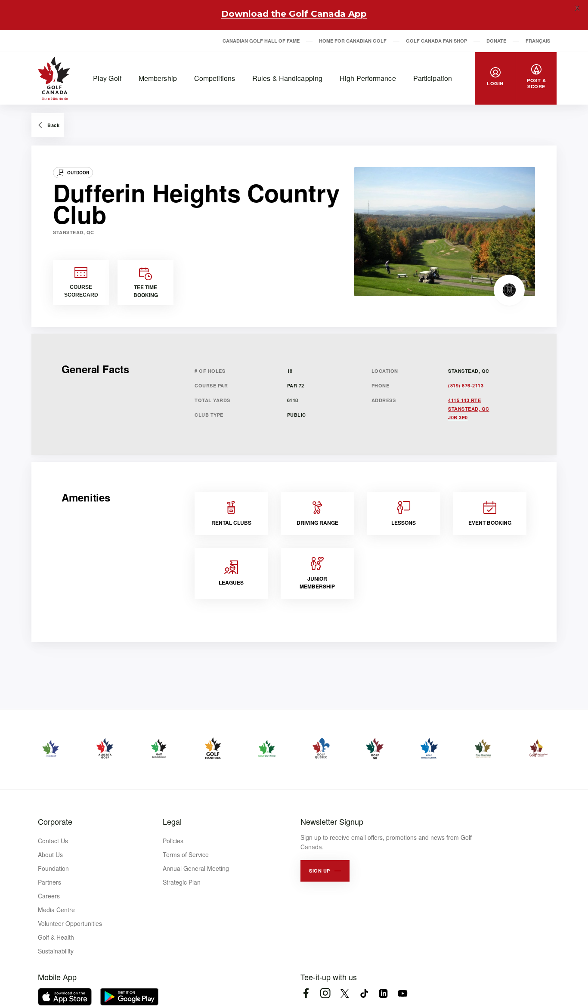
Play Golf (107, 78)
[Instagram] (325, 993)
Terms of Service (186, 854)
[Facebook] (305, 993)
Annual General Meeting (196, 868)
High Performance (368, 78)
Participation (432, 78)
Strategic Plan (182, 882)
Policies (173, 840)
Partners (49, 882)
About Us (50, 854)
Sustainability (56, 951)
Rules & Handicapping (287, 78)
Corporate (55, 821)
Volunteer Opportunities (70, 923)
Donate (496, 40)
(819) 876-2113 (465, 385)
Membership (158, 78)
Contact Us (53, 840)
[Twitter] (344, 993)
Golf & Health (56, 937)
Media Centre (56, 909)
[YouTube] (402, 993)
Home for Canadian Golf (353, 40)
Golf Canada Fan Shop (436, 40)
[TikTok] (364, 993)
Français (538, 40)
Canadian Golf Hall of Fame (261, 40)
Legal (172, 821)
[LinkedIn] (383, 993)
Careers (49, 895)
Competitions (214, 78)
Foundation (53, 868)
